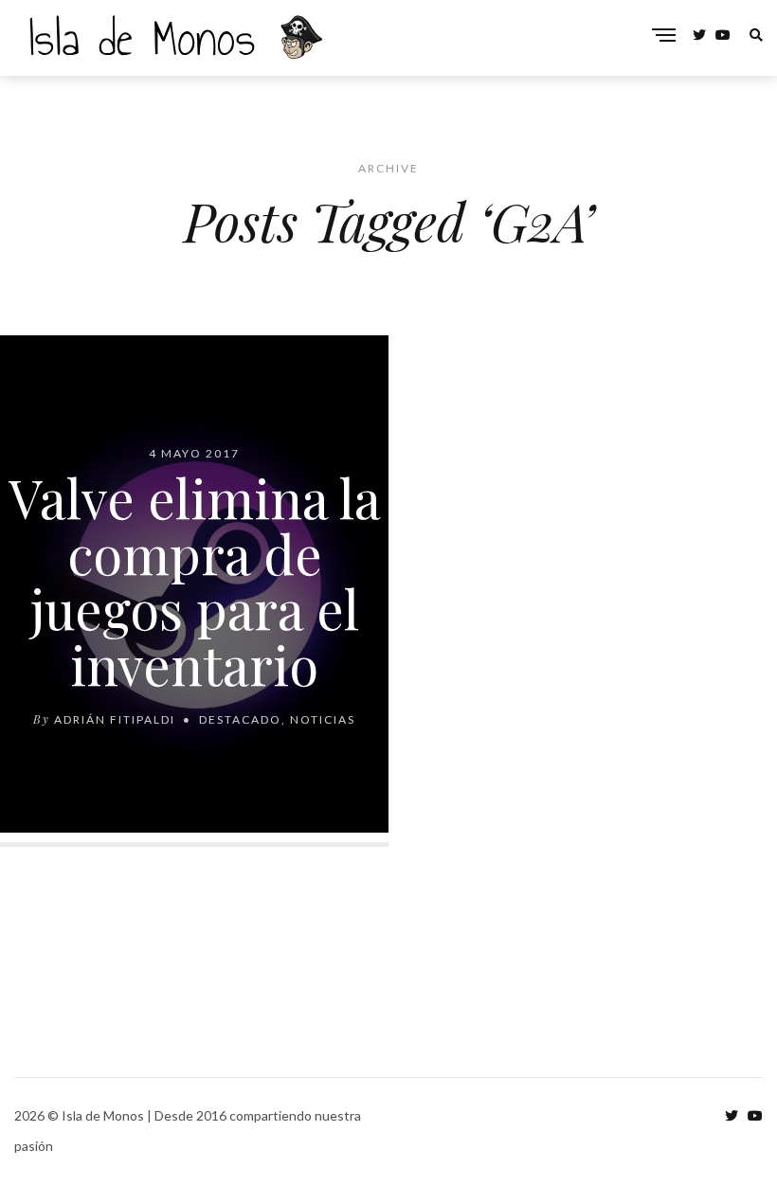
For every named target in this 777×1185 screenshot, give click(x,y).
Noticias (322, 719)
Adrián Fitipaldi (114, 719)
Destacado (240, 719)
